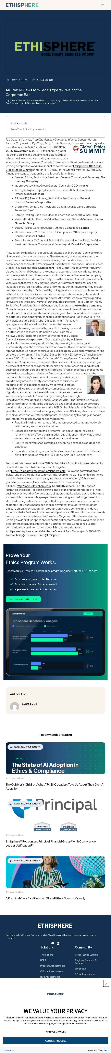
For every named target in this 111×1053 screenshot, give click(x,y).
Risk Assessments (50, 976)
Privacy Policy (9, 1050)
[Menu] (102, 5)
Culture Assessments (51, 971)
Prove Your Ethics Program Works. (29, 129)
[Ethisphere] (22, 5)
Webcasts (80, 968)
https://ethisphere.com (23, 531)
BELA (43, 960)
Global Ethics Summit (86, 954)
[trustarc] (102, 1050)
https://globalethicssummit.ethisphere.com (38, 470)
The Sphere (46, 954)
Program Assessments (52, 965)
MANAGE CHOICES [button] (56, 1031)
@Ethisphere (52, 535)
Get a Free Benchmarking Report (23, 599)
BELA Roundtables (85, 974)
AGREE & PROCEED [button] (55, 1040)
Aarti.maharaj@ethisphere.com (25, 535)
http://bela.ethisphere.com (34, 486)
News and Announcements (27, 747)
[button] (106, 983)
